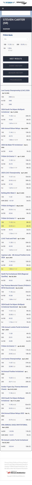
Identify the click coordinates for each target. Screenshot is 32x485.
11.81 (10, 197)
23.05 (22, 44)
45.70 (10, 164)
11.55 (10, 116)
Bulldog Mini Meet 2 (8, 193)
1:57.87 (11, 200)
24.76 (10, 420)
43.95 (10, 246)
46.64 (10, 151)
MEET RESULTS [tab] (16, 59)
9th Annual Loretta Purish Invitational (14, 440)
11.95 (10, 404)
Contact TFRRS (9, 466)
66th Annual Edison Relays (10, 128)
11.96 (10, 393)
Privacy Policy (8, 462)
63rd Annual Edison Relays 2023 (12, 413)
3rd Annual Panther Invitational (12, 371)
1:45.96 (11, 431)
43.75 (10, 136)
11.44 (10, 132)
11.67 (10, 311)
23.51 (10, 337)
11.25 (9, 44)
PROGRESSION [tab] (16, 80)
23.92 (10, 354)
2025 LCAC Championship (10, 173)
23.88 (10, 366)
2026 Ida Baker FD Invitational (12, 145)
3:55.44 (11, 446)
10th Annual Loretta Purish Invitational (15, 327)
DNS (10, 97)
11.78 (10, 350)
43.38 (10, 295)
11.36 (10, 292)
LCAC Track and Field (8, 238)
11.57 (10, 177)
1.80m (11, 140)
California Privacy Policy (20, 462)
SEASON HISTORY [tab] (16, 73)
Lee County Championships (11, 359)
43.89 (10, 341)
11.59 (10, 160)
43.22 (10, 318)
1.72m (11, 168)
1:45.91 (11, 435)
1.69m (11, 299)
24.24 (10, 408)
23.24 (10, 209)
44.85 (10, 265)
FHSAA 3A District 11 (8, 156)
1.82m (10, 48)
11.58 (10, 242)
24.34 (10, 180)
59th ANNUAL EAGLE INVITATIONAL (14, 425)
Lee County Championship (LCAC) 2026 (15, 90)
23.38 (10, 314)
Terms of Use (8, 464)
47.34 (10, 184)
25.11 (10, 382)
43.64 (10, 213)
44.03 (10, 119)
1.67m (11, 123)
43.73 (10, 230)
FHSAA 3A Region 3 (8, 206)
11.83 (10, 333)
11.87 (10, 363)
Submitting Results (21, 464)
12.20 (10, 378)
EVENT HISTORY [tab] (15, 66)
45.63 (10, 280)
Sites (14, 464)
